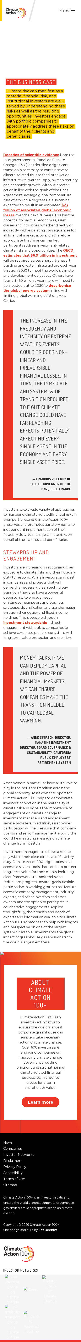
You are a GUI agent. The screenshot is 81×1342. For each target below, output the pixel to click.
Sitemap (10, 1185)
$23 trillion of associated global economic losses (37, 210)
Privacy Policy (14, 1167)
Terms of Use (14, 1179)
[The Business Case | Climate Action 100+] (15, 12)
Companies (12, 1149)
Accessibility (13, 1173)
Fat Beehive (48, 1230)
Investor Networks (18, 1155)
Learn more (40, 1102)
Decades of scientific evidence (31, 155)
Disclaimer (11, 1161)
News (7, 1142)
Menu (64, 10)
